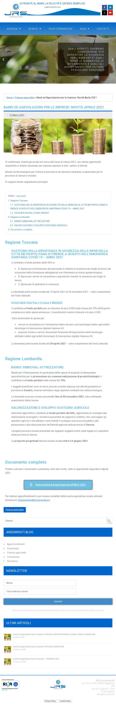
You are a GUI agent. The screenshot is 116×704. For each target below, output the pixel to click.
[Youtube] (110, 12)
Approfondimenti (16, 544)
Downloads (13, 548)
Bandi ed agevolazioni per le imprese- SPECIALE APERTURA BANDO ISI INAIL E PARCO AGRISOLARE (54, 634)
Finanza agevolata (24, 97)
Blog (83, 28)
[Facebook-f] (104, 7)
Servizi (33, 28)
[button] (51, 81)
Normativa (12, 561)
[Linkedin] (110, 7)
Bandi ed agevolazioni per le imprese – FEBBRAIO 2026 (36, 659)
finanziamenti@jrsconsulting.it (34, 500)
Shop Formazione (60, 28)
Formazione (13, 556)
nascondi (21, 196)
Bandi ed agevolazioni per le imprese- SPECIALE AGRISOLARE (38, 647)
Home (9, 97)
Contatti (103, 28)
